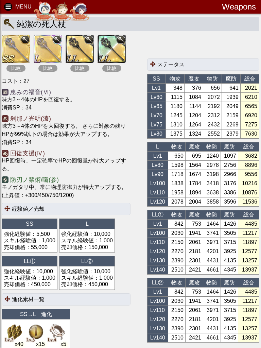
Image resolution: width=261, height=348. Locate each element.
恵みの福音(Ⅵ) (30, 92)
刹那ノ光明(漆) (30, 118)
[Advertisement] (201, 46)
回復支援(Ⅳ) (27, 153)
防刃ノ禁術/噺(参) (34, 179)
